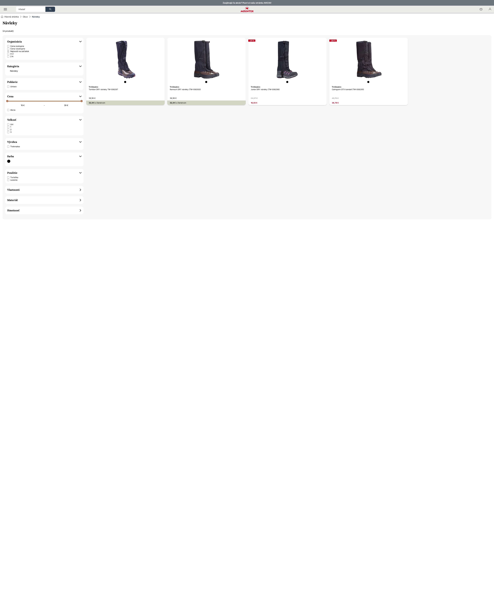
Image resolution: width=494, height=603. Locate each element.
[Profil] (490, 9)
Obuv (25, 16)
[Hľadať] (50, 9)
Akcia (12, 110)
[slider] (7, 101)
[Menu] (5, 9)
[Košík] (481, 9)
